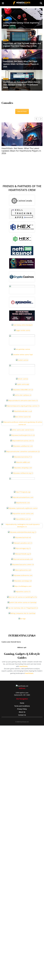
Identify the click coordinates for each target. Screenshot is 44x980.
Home (22, 703)
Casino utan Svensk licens (11, 642)
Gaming (6, 19)
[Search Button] (41, 3)
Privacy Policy (22, 709)
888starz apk (22, 647)
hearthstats (23, 666)
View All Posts (22, 111)
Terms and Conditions (22, 706)
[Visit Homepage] (22, 3)
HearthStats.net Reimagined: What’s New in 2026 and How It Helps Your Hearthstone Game (21, 84)
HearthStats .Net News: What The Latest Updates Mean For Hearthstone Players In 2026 (21, 64)
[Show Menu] (3, 3)
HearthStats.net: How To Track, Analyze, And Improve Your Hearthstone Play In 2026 (22, 44)
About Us (22, 712)
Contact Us (22, 715)
